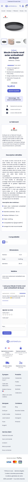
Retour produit (6, 446)
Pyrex (3, 422)
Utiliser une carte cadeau (7, 396)
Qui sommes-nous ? (6, 379)
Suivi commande (7, 439)
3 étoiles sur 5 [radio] (7, 314)
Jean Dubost (6, 418)
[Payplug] (14, 461)
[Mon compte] (23, 6)
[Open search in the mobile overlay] (20, 6)
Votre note (5, 313)
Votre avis (5, 318)
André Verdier (6, 414)
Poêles (17, 382)
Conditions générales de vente (14, 476)
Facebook (18, 414)
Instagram (18, 418)
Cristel (4, 407)
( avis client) (17, 65)
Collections (18, 393)
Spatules (17, 389)
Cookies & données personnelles (14, 473)
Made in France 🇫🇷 (6, 390)
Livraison (4, 443)
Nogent (4, 425)
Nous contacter (6, 450)
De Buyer (14, 50)
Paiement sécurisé (7, 435)
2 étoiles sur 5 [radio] (5, 314)
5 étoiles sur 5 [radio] (12, 314)
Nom (3, 326)
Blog (16, 407)
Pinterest (17, 422)
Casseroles (18, 378)
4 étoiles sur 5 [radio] (9, 314)
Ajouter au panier (14, 90)
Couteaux (18, 385)
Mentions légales (19, 471)
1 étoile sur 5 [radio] (3, 314)
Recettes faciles (19, 410)
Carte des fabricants (5, 385)
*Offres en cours (8, 471)
